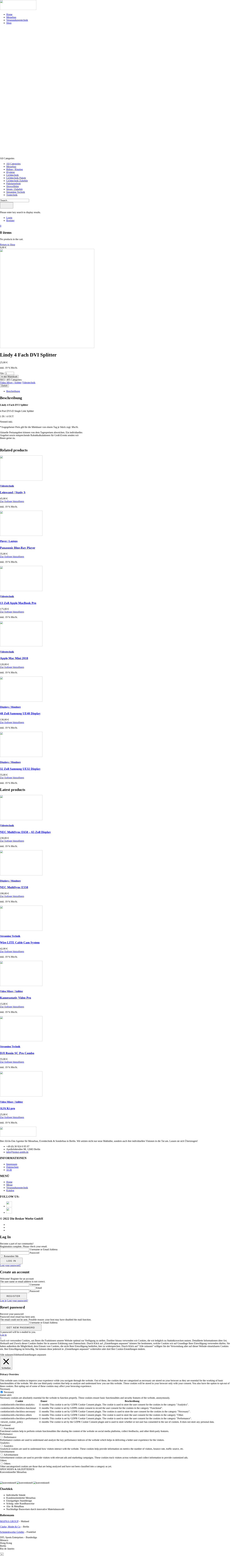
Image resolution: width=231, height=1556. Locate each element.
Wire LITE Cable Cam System (20, 942)
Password (34, 1252)
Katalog (10, 1190)
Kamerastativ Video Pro (15, 997)
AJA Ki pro (7, 1108)
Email (39, 1287)
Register (10, 220)
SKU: (3, 379)
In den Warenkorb (9, 377)
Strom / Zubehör (14, 189)
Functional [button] (5, 1425)
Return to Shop (7, 244)
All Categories (13, 163)
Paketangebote (13, 183)
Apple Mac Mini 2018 (14, 658)
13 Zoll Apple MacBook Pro (18, 603)
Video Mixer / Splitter (11, 382)
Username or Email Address (44, 1249)
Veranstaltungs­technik (17, 20)
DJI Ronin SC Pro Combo (17, 1053)
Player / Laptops (9, 541)
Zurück (4, 386)
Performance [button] (6, 1434)
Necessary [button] (5, 1389)
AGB (9, 1169)
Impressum (11, 1164)
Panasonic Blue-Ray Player (17, 547)
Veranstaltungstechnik (17, 1187)
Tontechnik (11, 195)
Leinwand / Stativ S (12, 492)
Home (9, 14)
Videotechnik (28, 382)
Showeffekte (12, 186)
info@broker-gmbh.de (17, 1152)
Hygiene (10, 172)
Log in (3, 1300)
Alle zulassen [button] (6, 1354)
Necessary (9, 1392)
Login (9, 217)
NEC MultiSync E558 (14, 887)
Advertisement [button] (7, 1451)
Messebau (11, 17)
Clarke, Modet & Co (10, 1526)
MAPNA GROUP (9, 1521)
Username (35, 1284)
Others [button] (3, 1460)
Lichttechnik (12, 175)
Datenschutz (12, 1167)
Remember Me (11, 1256)
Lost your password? (10, 1265)
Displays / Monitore (10, 707)
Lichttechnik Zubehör (17, 180)
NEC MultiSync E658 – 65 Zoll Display (25, 832)
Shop (8, 23)
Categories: (16, 379)
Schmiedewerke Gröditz (12, 1532)
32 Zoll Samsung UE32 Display (20, 768)
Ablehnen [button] (18, 1354)
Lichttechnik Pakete (16, 178)
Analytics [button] (4, 1442)
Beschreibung (13, 391)
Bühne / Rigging (14, 169)
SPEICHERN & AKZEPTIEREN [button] (17, 1469)
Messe (9, 1184)
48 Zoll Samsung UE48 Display (20, 713)
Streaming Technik (15, 192)
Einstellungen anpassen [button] (34, 1354)
